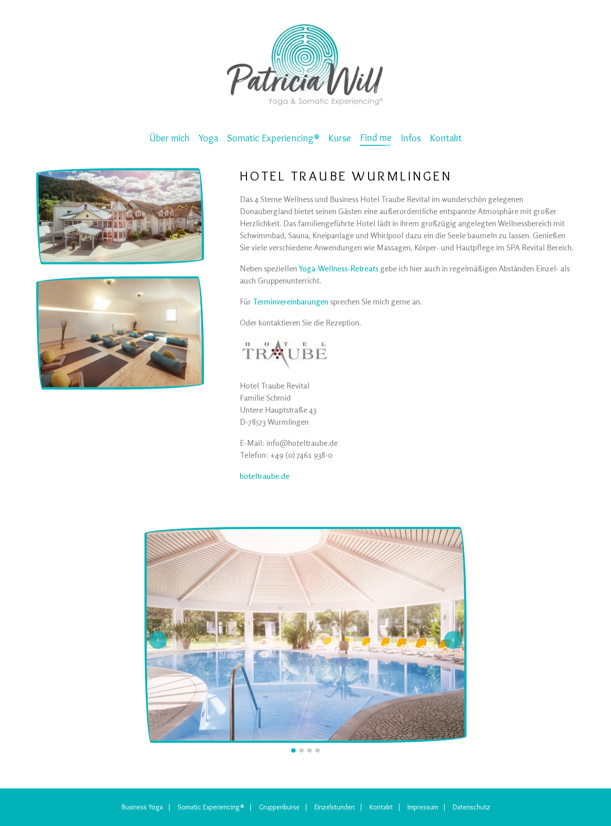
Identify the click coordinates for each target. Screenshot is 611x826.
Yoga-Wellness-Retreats (338, 268)
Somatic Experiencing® (211, 807)
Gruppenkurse (279, 807)
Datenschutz (471, 807)
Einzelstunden (334, 807)
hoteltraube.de (264, 476)
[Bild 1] (293, 750)
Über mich (169, 138)
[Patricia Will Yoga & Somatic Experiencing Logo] (305, 65)
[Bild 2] (301, 750)
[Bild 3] (309, 750)
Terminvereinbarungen (290, 301)
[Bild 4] (317, 750)
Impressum (422, 807)
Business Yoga (142, 807)
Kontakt (381, 807)
